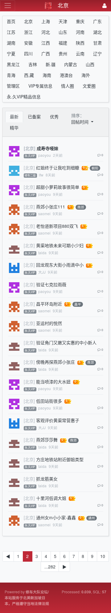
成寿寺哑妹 (47, 148)
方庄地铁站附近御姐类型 (60, 459)
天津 (63, 21)
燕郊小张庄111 (50, 207)
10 (102, 556)
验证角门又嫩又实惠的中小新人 (66, 342)
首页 (11, 21)
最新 (14, 116)
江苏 (11, 32)
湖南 (11, 43)
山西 (90, 64)
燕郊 (80, 207)
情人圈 (67, 86)
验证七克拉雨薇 (51, 284)
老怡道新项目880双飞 (57, 226)
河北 (45, 32)
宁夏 (11, 53)
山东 (63, 32)
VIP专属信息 (40, 86)
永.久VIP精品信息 (24, 96)
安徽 (28, 43)
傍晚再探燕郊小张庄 (55, 362)
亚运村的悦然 (49, 323)
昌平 (77, 304)
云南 (80, 53)
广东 (97, 21)
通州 (91, 518)
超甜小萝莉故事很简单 (57, 187)
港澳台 (66, 75)
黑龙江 (13, 64)
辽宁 (97, 53)
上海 (45, 21)
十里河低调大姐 (51, 498)
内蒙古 (70, 64)
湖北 (97, 32)
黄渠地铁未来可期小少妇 (60, 245)
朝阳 (95, 168)
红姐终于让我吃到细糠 (57, 167)
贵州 (63, 53)
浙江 (28, 32)
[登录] (104, 5)
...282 (50, 567)
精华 (14, 128)
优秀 (54, 116)
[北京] (29, 148)
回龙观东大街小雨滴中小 (60, 265)
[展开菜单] (7, 5)
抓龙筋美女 (47, 479)
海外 (85, 75)
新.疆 (51, 64)
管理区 (13, 86)
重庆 (80, 21)
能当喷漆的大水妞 (53, 381)
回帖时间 (80, 122)
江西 (45, 43)
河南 (80, 32)
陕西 (80, 43)
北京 (28, 21)
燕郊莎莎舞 (47, 440)
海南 (47, 75)
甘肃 (97, 43)
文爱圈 (89, 86)
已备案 (34, 116)
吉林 (32, 64)
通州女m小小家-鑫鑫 (56, 517)
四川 (28, 53)
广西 (45, 53)
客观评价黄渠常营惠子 (57, 420)
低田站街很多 (49, 401)
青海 (11, 75)
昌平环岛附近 (49, 304)
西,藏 (29, 75)
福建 (63, 43)
